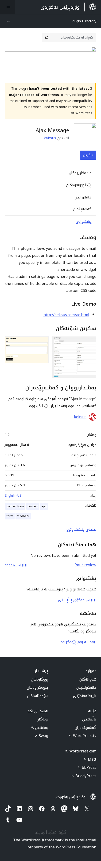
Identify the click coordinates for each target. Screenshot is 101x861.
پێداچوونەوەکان (78, 185)
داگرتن (88, 155)
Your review (85, 564)
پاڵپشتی (89, 719)
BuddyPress (83, 776)
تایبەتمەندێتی (84, 695)
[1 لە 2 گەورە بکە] (90, 342)
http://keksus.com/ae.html (66, 314)
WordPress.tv (82, 735)
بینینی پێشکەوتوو (81, 529)
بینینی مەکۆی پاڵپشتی (77, 599)
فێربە (92, 711)
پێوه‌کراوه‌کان (37, 687)
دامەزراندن (83, 197)
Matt (90, 759)
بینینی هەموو (16, 564)
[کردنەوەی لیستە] (7, 7)
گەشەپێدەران (85, 727)
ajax (44, 506)
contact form (15, 506)
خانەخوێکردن (86, 687)
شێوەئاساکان (37, 695)
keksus (50, 138)
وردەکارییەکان (80, 172)
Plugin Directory (84, 21)
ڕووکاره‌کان (39, 679)
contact (33, 506)
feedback (23, 516)
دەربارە (90, 670)
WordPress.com (80, 751)
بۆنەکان (42, 719)
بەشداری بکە (38, 711)
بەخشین (39, 727)
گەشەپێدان (82, 209)
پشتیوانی (84, 221)
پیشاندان (41, 670)
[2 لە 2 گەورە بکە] (42, 342)
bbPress (87, 767)
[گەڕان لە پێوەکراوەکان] (46, 37)
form (10, 516)
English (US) (14, 495)
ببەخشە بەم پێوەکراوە (78, 642)
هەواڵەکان (87, 679)
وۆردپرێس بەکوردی (70, 797)
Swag (41, 735)
